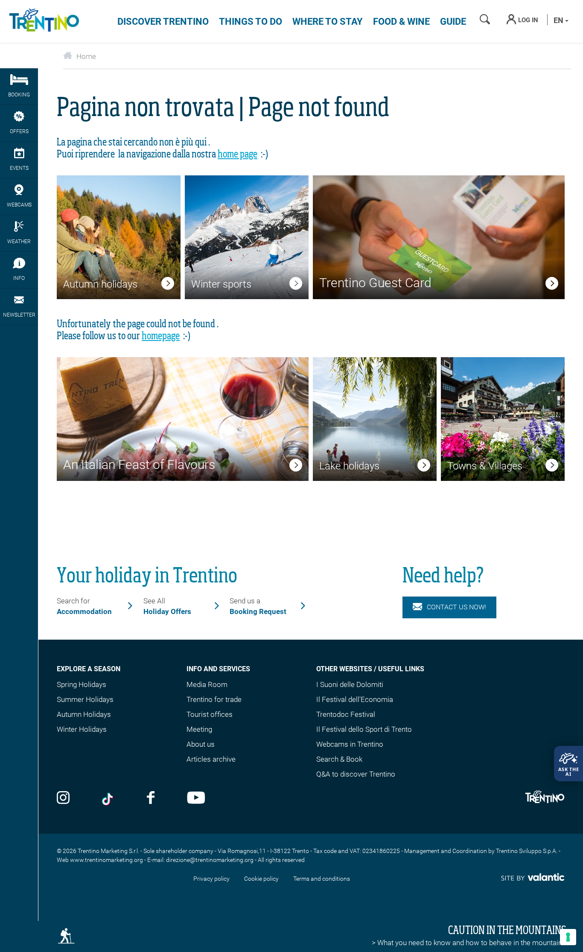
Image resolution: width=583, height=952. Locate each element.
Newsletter (19, 315)
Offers (19, 131)
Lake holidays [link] (349, 466)
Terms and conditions (321, 878)
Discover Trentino (163, 21)
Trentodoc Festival (345, 714)
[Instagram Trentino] (63, 798)
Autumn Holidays (84, 714)
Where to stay (327, 21)
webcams (19, 205)
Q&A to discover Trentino (355, 774)
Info (19, 278)
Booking (19, 95)
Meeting (199, 729)
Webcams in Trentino (349, 744)
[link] (167, 285)
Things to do (250, 21)
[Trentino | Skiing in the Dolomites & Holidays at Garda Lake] (42, 21)
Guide (453, 21)
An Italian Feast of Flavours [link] (139, 464)
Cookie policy (261, 878)
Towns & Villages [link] (484, 466)
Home (86, 56)
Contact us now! (456, 607)
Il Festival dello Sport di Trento (364, 729)
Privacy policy (211, 878)
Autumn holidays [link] (100, 284)
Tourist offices (210, 714)
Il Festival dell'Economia (354, 699)
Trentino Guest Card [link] (375, 282)
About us (201, 744)
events (19, 168)
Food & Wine (401, 21)
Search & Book (339, 759)
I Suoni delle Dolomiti (349, 684)
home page (237, 154)
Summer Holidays (85, 699)
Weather (19, 242)
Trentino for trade (214, 699)
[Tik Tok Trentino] (108, 798)
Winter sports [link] (221, 284)
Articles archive (211, 759)
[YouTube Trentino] (196, 798)
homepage (161, 336)
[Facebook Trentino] (150, 798)
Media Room (207, 684)
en (559, 20)
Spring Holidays (81, 684)
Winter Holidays (82, 729)
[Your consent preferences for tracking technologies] (568, 937)
